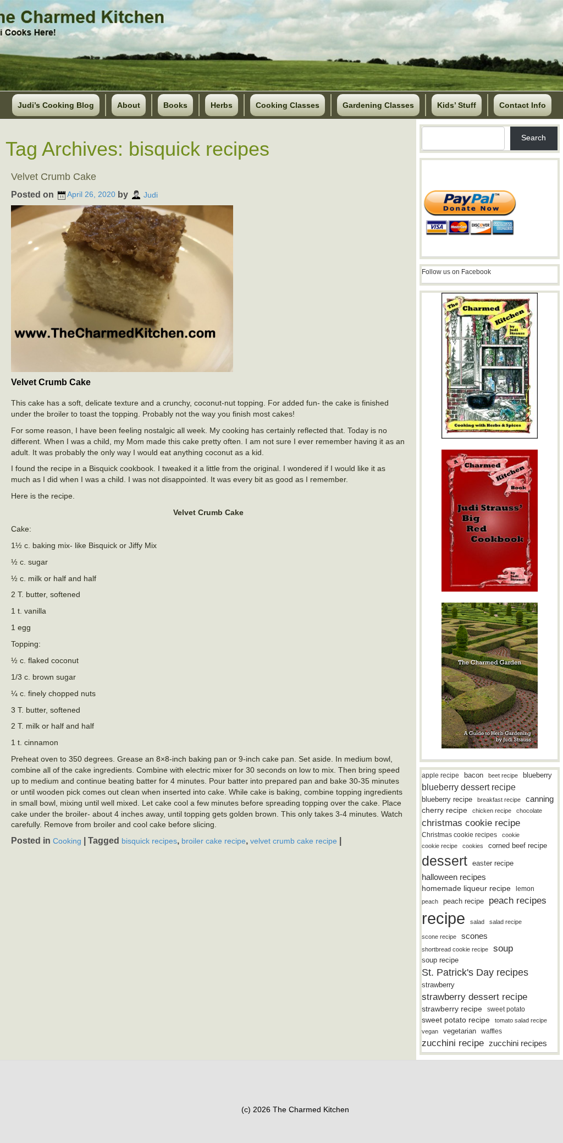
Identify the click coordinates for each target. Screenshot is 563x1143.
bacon (473, 775)
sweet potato (506, 1009)
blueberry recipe (447, 799)
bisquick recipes (149, 840)
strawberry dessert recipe (474, 997)
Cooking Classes (287, 105)
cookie (511, 835)
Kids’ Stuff (456, 105)
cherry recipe (444, 810)
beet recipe (503, 775)
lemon (525, 889)
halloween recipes (454, 877)
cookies (472, 846)
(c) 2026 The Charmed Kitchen (295, 1109)
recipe (443, 918)
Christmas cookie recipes (459, 835)
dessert (444, 860)
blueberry (537, 775)
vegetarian (459, 1031)
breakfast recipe (499, 799)
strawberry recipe (452, 1009)
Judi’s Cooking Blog (56, 105)
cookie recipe (439, 846)
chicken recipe (491, 810)
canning (540, 799)
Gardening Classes (378, 105)
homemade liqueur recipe (466, 888)
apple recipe (440, 775)
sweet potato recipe (456, 1020)
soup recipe (440, 960)
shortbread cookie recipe (455, 949)
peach (430, 901)
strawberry (438, 985)
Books (175, 105)
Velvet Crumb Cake (53, 176)
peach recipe (463, 901)
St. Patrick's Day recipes (475, 972)
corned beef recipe (517, 846)
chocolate (529, 810)
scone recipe (439, 936)
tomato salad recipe (521, 1020)
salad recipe (505, 921)
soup (503, 948)
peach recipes (518, 900)
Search (533, 137)
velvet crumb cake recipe (293, 840)
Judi (150, 194)
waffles (491, 1031)
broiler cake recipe (213, 840)
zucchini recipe (453, 1043)
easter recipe (493, 863)
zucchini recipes (518, 1043)
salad (477, 921)
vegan (430, 1031)
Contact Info (522, 105)
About (128, 105)
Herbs (222, 105)
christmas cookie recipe (471, 822)
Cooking (67, 840)
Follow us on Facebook (456, 272)
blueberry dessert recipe (469, 787)
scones (474, 935)
